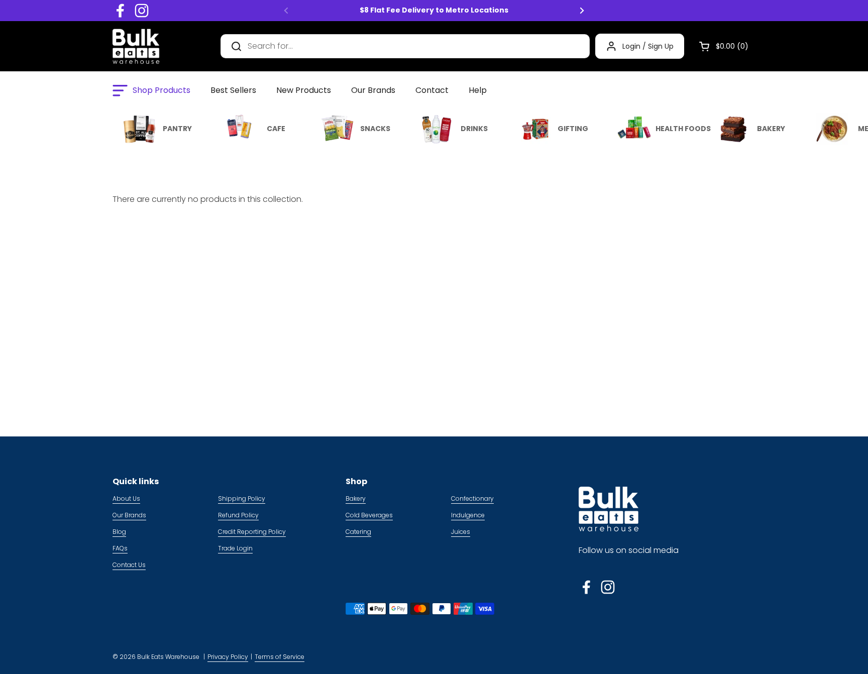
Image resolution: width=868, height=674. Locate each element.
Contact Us (129, 564)
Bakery (356, 498)
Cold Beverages (369, 515)
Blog (119, 531)
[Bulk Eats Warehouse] (136, 46)
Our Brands (129, 515)
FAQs (120, 548)
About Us (126, 498)
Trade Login (235, 548)
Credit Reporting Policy (252, 531)
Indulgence (468, 515)
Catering (358, 531)
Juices (460, 531)
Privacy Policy (227, 656)
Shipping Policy (241, 498)
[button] (719, 46)
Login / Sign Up (648, 46)
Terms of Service (279, 656)
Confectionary (472, 498)
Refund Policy (238, 515)
